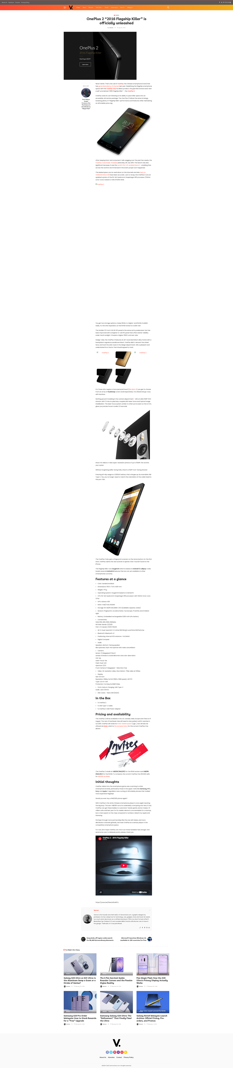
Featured (111, 1011)
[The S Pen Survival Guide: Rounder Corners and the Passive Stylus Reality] (116, 964)
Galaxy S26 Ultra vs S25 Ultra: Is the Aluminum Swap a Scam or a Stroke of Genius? (80, 980)
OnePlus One (111, 89)
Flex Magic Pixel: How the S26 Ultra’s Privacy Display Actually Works (152, 980)
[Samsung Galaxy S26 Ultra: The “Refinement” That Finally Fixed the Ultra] (116, 1002)
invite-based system (124, 724)
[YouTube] (228, 2)
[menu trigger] (66, 7)
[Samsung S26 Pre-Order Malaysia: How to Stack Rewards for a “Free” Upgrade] (80, 1002)
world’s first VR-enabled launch (128, 165)
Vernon (111, 27)
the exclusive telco (121, 726)
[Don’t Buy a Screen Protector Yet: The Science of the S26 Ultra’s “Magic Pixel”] (86, 92)
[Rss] (230, 2)
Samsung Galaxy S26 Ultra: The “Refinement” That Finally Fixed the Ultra (116, 1018)
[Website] (140, 928)
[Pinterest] (224, 2)
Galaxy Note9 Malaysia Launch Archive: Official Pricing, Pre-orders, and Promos (152, 1018)
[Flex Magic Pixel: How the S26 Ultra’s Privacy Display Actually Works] (153, 964)
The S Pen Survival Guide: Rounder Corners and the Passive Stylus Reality (116, 980)
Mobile (117, 15)
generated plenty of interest (108, 86)
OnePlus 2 (131, 91)
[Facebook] (220, 2)
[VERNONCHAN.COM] (71, 7)
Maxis (106, 726)
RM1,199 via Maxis (104, 776)
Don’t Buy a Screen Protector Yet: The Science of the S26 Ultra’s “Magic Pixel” (86, 103)
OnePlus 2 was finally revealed (106, 163)
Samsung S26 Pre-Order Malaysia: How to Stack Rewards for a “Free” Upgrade (80, 1018)
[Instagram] (226, 2)
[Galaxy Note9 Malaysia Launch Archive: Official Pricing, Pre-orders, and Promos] (153, 1002)
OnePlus (120, 84)
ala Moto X (133, 389)
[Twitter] (222, 2)
